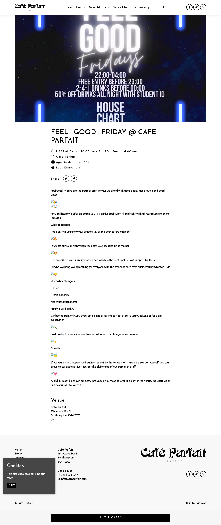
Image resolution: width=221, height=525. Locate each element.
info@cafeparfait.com (74, 478)
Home (68, 7)
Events (80, 7)
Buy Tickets (110, 517)
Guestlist (94, 7)
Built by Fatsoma (196, 503)
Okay (11, 485)
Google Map (65, 470)
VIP (106, 7)
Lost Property (140, 7)
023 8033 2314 (69, 474)
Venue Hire (120, 7)
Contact (158, 7)
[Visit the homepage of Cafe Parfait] (30, 7)
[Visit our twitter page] (196, 7)
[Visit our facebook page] (189, 7)
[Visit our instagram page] (203, 7)
